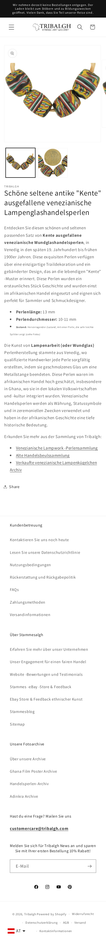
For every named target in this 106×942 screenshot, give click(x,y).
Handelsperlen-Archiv (29, 783)
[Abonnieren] (89, 866)
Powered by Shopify (52, 914)
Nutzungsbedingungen (30, 564)
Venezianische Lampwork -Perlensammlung (57, 448)
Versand (80, 922)
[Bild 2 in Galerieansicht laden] (53, 163)
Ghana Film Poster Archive (33, 771)
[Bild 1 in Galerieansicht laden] (20, 163)
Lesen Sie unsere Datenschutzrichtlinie (45, 552)
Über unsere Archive (28, 759)
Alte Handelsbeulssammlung (43, 455)
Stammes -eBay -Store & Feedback (40, 686)
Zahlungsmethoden (27, 602)
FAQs (14, 589)
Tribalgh (30, 914)
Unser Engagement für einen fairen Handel (48, 661)
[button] (11, 27)
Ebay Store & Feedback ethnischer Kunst (46, 699)
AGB (66, 922)
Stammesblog (22, 711)
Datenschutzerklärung (41, 922)
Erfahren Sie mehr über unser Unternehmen (49, 649)
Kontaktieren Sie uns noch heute (39, 539)
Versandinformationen (30, 614)
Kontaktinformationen (55, 931)
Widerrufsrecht (83, 914)
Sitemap (17, 724)
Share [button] (14, 486)
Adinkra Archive (24, 796)
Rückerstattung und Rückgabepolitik (43, 577)
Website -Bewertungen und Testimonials (46, 674)
